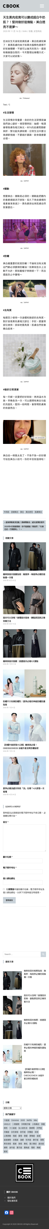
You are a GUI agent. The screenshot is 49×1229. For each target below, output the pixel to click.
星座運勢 (7, 1140)
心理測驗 (7, 1136)
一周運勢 (15, 1124)
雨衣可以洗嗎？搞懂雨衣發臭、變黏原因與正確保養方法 (35, 998)
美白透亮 (29, 512)
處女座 (41, 1144)
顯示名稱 (7, 857)
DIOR (23, 1120)
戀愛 (26, 1136)
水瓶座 (15, 1140)
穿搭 (20, 1144)
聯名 (26, 1144)
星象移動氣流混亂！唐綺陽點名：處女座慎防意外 (25, 522)
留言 (5, 822)
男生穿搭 (7, 1144)
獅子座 (35, 1140)
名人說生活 (22, 1128)
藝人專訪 (33, 1144)
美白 (22, 512)
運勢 (5, 1148)
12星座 (6, 1120)
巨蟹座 (30, 1132)
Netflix (29, 1120)
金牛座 (12, 1148)
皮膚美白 (14, 512)
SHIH (24, 31)
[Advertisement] (24, 489)
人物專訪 (35, 1124)
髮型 (5, 1151)
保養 (31, 31)
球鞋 (42, 1140)
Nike (35, 1120)
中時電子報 (25, 1124)
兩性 (5, 1128)
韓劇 (38, 1148)
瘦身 (14, 1144)
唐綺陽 (32, 1128)
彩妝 (36, 1132)
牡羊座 (28, 1140)
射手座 (23, 1132)
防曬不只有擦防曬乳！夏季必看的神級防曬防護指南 (35, 1047)
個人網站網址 (9, 878)
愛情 (20, 1136)
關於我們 (11, 1198)
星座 (38, 1136)
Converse (15, 1120)
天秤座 (39, 1128)
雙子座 (19, 1148)
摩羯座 (32, 1136)
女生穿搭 (14, 1132)
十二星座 (12, 1128)
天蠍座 (6, 1132)
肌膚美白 (38, 512)
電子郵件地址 (9, 867)
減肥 (22, 1140)
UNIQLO (7, 1124)
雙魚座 (26, 1148)
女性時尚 (38, 31)
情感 (14, 1136)
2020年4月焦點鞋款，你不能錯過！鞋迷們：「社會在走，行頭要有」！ (24, 527)
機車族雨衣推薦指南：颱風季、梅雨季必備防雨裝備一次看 (35, 974)
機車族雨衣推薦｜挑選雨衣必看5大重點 (20, 661)
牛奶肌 (6, 512)
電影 (33, 1148)
